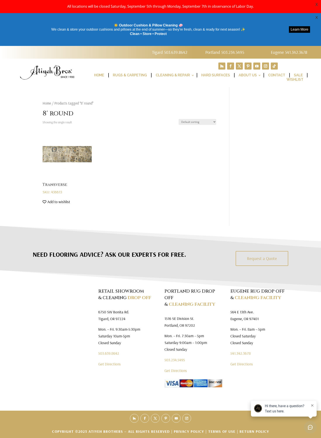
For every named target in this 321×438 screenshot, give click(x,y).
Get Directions (109, 363)
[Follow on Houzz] (221, 66)
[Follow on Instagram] (265, 66)
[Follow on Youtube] (256, 66)
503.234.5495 (174, 359)
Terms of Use (221, 431)
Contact (276, 75)
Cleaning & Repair (173, 75)
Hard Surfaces (215, 75)
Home (99, 75)
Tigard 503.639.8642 (169, 52)
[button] (56, 202)
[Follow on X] (239, 66)
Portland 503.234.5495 (224, 52)
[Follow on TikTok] (274, 66)
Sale (298, 75)
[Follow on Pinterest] (248, 66)
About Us (248, 75)
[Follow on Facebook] (230, 66)
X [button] (317, 4)
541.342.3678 (240, 353)
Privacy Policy (189, 431)
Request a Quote (262, 258)
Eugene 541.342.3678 (289, 52)
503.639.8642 (108, 353)
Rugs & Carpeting (130, 75)
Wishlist (294, 79)
